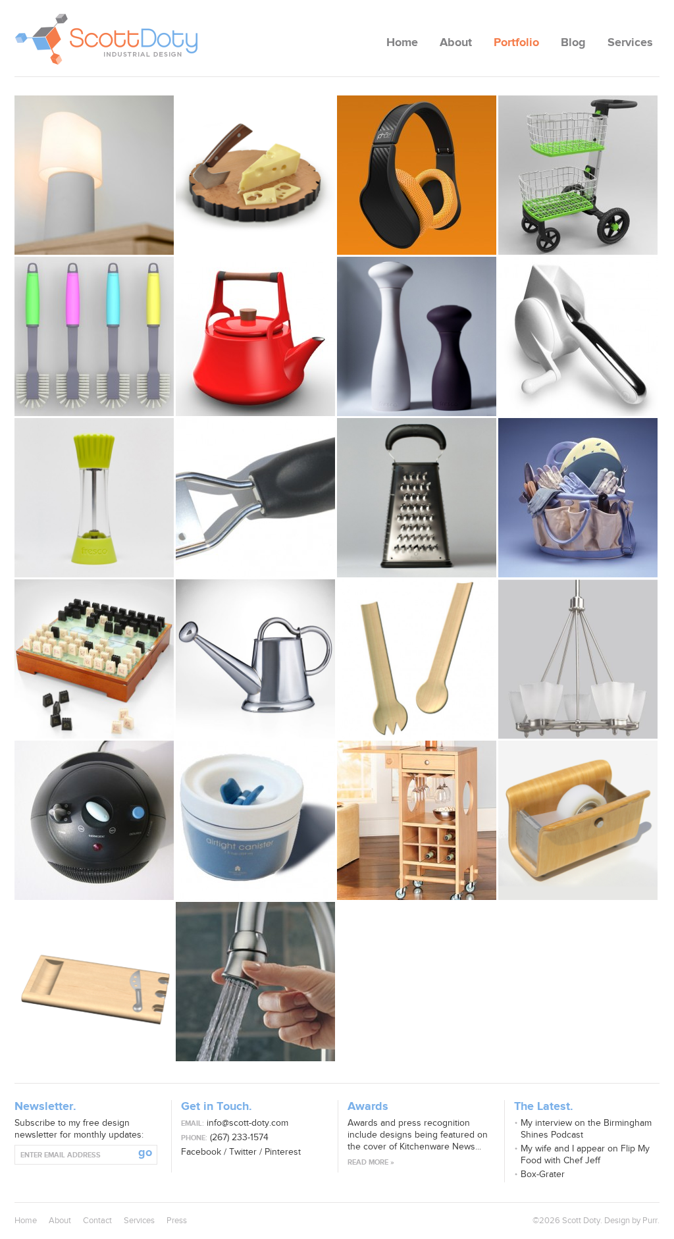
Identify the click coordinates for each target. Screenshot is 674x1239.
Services (630, 43)
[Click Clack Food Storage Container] (255, 897)
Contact (97, 1220)
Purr (650, 1220)
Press (177, 1220)
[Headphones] (416, 251)
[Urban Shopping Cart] (578, 251)
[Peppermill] (94, 574)
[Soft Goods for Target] (578, 574)
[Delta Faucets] (255, 1058)
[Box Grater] (416, 574)
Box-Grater (543, 1174)
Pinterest (283, 1151)
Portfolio (516, 43)
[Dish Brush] (94, 413)
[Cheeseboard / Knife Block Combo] (94, 1058)
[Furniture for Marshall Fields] (416, 897)
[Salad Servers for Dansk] (416, 735)
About (456, 43)
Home (402, 43)
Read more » (371, 1162)
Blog (573, 43)
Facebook (201, 1151)
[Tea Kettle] (255, 413)
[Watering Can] (255, 735)
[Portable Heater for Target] (94, 897)
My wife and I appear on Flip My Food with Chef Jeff (585, 1154)
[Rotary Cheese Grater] (578, 413)
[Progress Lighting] (578, 735)
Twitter (243, 1151)
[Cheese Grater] (255, 574)
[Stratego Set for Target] (94, 735)
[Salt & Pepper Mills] (416, 413)
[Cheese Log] (255, 251)
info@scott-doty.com (247, 1122)
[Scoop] (94, 251)
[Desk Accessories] (578, 897)
